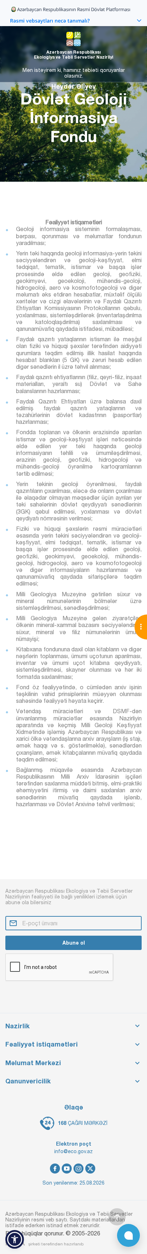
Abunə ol (73, 943)
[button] (14, 1239)
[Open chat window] (128, 1235)
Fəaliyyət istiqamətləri (41, 1044)
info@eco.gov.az (73, 1151)
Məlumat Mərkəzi (33, 1063)
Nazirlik (17, 1026)
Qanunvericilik (28, 1081)
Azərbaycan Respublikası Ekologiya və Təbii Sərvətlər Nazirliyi (73, 54)
